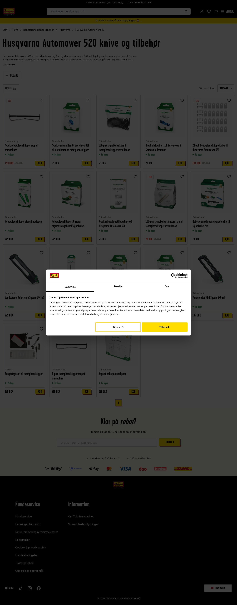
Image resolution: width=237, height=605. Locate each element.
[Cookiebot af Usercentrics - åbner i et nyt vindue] (173, 275)
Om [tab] (167, 286)
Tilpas (116, 327)
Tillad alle (164, 327)
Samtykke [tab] (70, 286)
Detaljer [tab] (118, 286)
